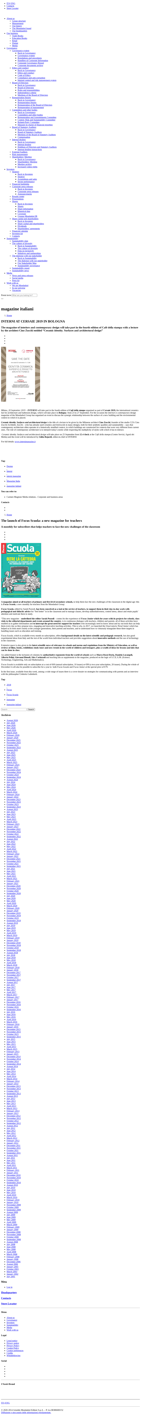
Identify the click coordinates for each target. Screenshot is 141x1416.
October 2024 (13, 775)
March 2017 (12, 995)
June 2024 (11, 784)
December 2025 (14, 740)
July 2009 (11, 1215)
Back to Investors (25, 174)
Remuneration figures (21, 97)
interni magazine (14, 476)
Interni (9, 471)
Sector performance (26, 181)
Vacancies (16, 290)
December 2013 (14, 1086)
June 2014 (11, 1071)
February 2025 (13, 765)
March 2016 (12, 1022)
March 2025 (12, 762)
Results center (18, 196)
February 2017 (13, 997)
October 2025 (13, 745)
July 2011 (11, 1158)
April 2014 (11, 1076)
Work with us (12, 283)
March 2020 (12, 906)
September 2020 (14, 893)
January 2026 (12, 737)
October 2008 (13, 1237)
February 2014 (13, 1081)
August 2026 (12, 720)
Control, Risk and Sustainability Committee (36, 120)
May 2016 (11, 1017)
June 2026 (11, 725)
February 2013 (13, 1111)
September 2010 (14, 1182)
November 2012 (14, 1118)
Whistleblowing (13, 1355)
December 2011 (13, 1145)
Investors (10, 169)
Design (10, 466)
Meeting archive (25, 164)
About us (11, 18)
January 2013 (12, 1113)
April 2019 (11, 933)
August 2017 (12, 982)
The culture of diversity (22, 243)
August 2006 (12, 1264)
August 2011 (12, 1155)
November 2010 (14, 1177)
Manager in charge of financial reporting (35, 125)
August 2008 (12, 1242)
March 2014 (12, 1079)
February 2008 (13, 1257)
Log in (9, 1287)
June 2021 (11, 871)
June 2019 (11, 928)
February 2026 (13, 735)
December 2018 (14, 943)
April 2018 (11, 962)
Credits (10, 1353)
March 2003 (12, 1271)
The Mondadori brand (21, 28)
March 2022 (12, 851)
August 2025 (12, 750)
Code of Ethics (24, 75)
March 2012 (12, 1138)
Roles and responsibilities (29, 90)
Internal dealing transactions (30, 149)
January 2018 (12, 970)
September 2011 (14, 1153)
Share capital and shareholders (25, 219)
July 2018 (11, 955)
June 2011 (11, 1160)
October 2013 (13, 1091)
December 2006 (14, 1262)
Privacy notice (13, 1343)
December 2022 (14, 829)
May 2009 (11, 1220)
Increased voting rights (27, 167)
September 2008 (14, 1239)
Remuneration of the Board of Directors (35, 105)
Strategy (15, 172)
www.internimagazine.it (25, 441)
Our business (12, 33)
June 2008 (11, 1247)
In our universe (18, 288)
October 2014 (13, 1061)
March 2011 (12, 1168)
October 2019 (13, 918)
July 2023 (11, 812)
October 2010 (13, 1180)
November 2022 (14, 831)
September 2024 (14, 777)
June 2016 (11, 1014)
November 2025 (14, 742)
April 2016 (11, 1019)
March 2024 (12, 792)
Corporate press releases (22, 186)
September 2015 (14, 1037)
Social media (17, 278)
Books (4, 1389)
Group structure (19, 21)
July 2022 (11, 841)
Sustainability (12, 238)
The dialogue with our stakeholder (27, 256)
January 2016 (12, 1027)
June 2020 (11, 898)
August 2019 (12, 923)
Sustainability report (20, 268)
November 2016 (14, 1004)
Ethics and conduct (20, 68)
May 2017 (11, 990)
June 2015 (11, 1042)
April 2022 (11, 849)
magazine (11, 699)
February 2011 (13, 1170)
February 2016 (13, 1024)
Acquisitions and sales (27, 179)
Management (17, 23)
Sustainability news (20, 270)
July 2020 (11, 896)
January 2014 (12, 1084)
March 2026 (12, 733)
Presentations (18, 199)
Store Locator (12, 8)
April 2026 (11, 730)
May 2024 (11, 787)
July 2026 (11, 723)
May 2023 (11, 817)
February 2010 (13, 1200)
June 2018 (11, 957)
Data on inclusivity (26, 251)
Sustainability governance (29, 265)
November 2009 (14, 1205)
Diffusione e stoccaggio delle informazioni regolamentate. (26, 1412)
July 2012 (11, 1128)
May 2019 (11, 930)
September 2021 (14, 866)
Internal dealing (19, 139)
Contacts (10, 6)
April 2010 (11, 1195)
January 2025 (12, 767)
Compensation (24, 137)
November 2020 (14, 888)
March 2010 (12, 1197)
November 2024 (14, 772)
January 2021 (12, 883)
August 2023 (12, 809)
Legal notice (12, 1341)
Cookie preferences (15, 1350)
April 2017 (11, 992)
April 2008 (11, 1252)
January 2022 (12, 856)
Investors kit (17, 233)
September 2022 (14, 836)
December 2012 (14, 1116)
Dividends (22, 226)
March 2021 (12, 878)
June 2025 (11, 755)
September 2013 (14, 1093)
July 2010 (11, 1187)
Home (9, 315)
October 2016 (13, 1007)
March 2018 (12, 965)
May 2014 (11, 1074)
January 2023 (12, 826)
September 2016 (14, 1009)
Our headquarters (19, 31)
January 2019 (12, 940)
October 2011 (12, 1150)
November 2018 (14, 945)
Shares (15, 201)
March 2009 (12, 1224)
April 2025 (11, 760)
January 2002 (12, 1274)
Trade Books (17, 36)
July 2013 (11, 1098)
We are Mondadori (20, 285)
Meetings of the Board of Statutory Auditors (37, 134)
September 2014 (14, 1064)
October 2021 (13, 864)
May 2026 (11, 728)
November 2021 (14, 861)
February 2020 (13, 908)
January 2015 (12, 1054)
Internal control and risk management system (37, 80)
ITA (8, 3)
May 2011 (11, 1163)
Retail (14, 41)
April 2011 (11, 1165)
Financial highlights (20, 184)
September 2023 (14, 807)
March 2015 (12, 1049)
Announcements (25, 194)
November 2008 (14, 1234)
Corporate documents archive (30, 65)
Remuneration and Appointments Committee (37, 117)
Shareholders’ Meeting (22, 157)
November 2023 (14, 802)
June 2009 (11, 1217)
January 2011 (12, 1173)
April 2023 (11, 819)
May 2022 (11, 846)
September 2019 (14, 920)
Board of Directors (20, 83)
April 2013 (11, 1106)
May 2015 (11, 1044)
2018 (9, 685)
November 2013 (14, 1089)
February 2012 (13, 1140)
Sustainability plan (20, 241)
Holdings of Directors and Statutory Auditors (37, 147)
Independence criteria (27, 92)
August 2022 (12, 839)
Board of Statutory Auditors (24, 127)
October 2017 (13, 977)
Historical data (24, 211)
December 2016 (14, 1002)
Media (15, 45)
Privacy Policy (13, 1345)
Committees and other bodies (24, 110)
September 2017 (14, 980)
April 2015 (11, 1046)
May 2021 (11, 873)
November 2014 (14, 1059)
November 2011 (14, 1148)
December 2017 (14, 972)
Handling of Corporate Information (33, 60)
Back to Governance (27, 53)
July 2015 (11, 1039)
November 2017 (14, 975)
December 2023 (14, 799)
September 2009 (14, 1210)
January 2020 (12, 911)
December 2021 (14, 859)
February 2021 (13, 881)
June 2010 (11, 1190)
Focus (9, 690)
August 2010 (12, 1185)
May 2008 (11, 1249)
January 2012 (12, 1143)
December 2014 (14, 1056)
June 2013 (11, 1101)
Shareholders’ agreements (29, 228)
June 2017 (11, 987)
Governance (12, 48)
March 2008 (12, 1254)
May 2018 (11, 960)
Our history (17, 26)
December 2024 (14, 770)
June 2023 (11, 814)
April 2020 (11, 903)
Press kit (15, 280)
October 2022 (13, 834)
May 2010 (11, 1192)
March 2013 (12, 1108)
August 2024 (12, 780)
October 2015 (13, 1034)
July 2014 (11, 1069)
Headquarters (9, 1292)
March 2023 (12, 822)
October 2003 (13, 1269)
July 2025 (11, 752)
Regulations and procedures (30, 58)
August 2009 (12, 1212)
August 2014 (12, 1066)
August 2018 (12, 953)
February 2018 (13, 967)
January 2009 (12, 1229)
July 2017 (11, 985)
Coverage (22, 214)
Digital (15, 43)
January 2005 (12, 1266)
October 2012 (13, 1121)
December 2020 (14, 886)
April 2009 (11, 1222)
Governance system (20, 50)
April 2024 (11, 789)
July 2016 (11, 1012)
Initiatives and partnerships (29, 253)
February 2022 (13, 854)
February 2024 (13, 794)
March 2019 (12, 935)
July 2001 (11, 1276)
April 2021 (11, 876)
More (3, 1397)
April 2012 (11, 1135)
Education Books (19, 38)
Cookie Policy (13, 1348)
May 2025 (11, 757)
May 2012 (11, 1133)
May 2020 (11, 901)
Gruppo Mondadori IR (27, 216)
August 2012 (12, 1126)
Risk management (20, 154)
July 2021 (11, 869)
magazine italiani (14, 486)
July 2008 (11, 1244)
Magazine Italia (13, 481)
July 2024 (11, 782)
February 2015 (13, 1051)
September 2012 (14, 1123)
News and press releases (22, 275)
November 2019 (14, 915)
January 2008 (12, 1259)
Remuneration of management (31, 107)
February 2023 (13, 824)
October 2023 (13, 804)
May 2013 (11, 1103)
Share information (25, 209)
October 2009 (13, 1207)
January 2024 (12, 797)
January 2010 (12, 1202)
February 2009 (13, 1227)
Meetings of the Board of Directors (33, 95)
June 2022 (11, 844)
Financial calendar (20, 231)
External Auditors (19, 152)
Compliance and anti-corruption (31, 78)
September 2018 (14, 950)
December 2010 (14, 1175)
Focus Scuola (12, 695)
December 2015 (14, 1029)
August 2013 (12, 1096)
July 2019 (11, 925)
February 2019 (13, 938)
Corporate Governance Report (31, 63)
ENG (13, 3)
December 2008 (14, 1232)
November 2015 (14, 1032)
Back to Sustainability (27, 246)
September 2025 (14, 747)
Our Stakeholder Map (27, 263)
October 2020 (13, 891)
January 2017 (12, 1000)
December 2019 (14, 913)
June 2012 (11, 1131)
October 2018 (13, 948)
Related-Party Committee (29, 122)
